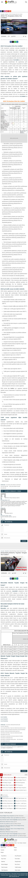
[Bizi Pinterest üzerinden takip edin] (8, 11)
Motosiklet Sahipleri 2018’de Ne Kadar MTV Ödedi (12, 736)
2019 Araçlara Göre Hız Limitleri (13, 484)
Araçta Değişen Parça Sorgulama (7, 815)
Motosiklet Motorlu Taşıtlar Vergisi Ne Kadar (11, 732)
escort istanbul (4, 719)
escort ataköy (4, 717)
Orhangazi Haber (24, 873)
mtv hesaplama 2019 (5, 741)
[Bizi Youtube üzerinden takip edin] (6, 11)
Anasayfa (2, 14)
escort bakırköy (4, 721)
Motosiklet (7, 551)
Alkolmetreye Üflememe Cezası (7, 821)
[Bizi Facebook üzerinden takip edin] (1, 11)
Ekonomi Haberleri (13, 874)
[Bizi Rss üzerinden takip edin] (10, 11)
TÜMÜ (26, 774)
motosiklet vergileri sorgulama (8, 739)
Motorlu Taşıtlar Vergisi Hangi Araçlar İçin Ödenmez (13, 729)
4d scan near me (15, 876)
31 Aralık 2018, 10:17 (5, 500)
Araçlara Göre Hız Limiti (14, 486)
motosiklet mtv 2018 (5, 734)
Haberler (6, 14)
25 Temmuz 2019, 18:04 (6, 515)
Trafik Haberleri (21, 874)
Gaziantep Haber (4, 874)
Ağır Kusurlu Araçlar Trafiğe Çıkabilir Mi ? (9, 835)
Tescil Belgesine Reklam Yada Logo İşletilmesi (10, 817)
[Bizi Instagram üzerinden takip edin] (4, 11)
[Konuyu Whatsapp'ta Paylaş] (15, 42)
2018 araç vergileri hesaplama (13, 724)
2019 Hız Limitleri (4, 486)
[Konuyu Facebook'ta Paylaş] (11, 42)
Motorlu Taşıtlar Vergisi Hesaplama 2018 (10, 731)
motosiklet (15, 591)
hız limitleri (3, 488)
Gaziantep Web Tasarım (5, 873)
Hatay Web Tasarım (15, 873)
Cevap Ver (3, 508)
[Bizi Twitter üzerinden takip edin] (3, 11)
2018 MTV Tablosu (4, 726)
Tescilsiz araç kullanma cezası (6, 823)
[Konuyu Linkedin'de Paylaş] (17, 42)
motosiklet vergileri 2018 (7, 737)
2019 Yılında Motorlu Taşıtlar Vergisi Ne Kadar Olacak (13, 728)
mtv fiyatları (20, 739)
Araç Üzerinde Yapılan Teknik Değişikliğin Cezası (10, 819)
